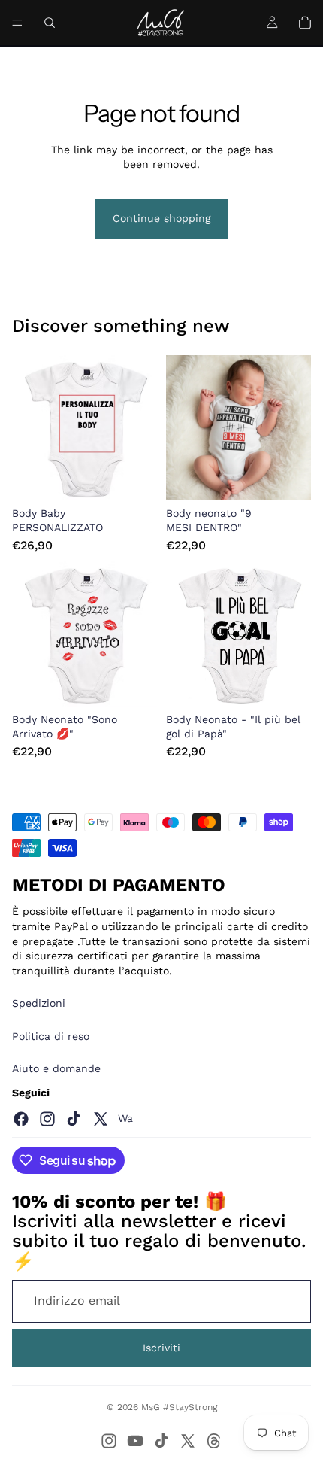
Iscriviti (161, 1348)
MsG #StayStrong (179, 1407)
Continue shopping (161, 218)
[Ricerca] (49, 22)
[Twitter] (101, 1119)
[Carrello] (304, 22)
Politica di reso (50, 1036)
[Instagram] (47, 1119)
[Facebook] (21, 1119)
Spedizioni (38, 1003)
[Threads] (214, 1441)
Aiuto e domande (56, 1068)
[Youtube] (135, 1441)
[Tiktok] (74, 1119)
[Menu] (17, 22)
